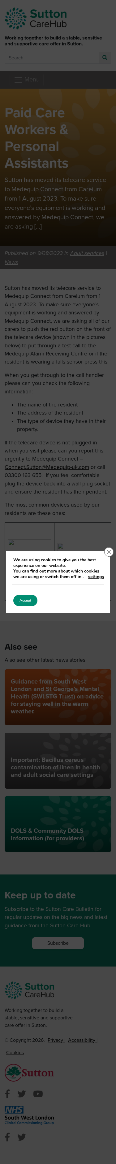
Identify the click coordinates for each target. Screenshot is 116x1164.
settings (96, 577)
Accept (25, 600)
